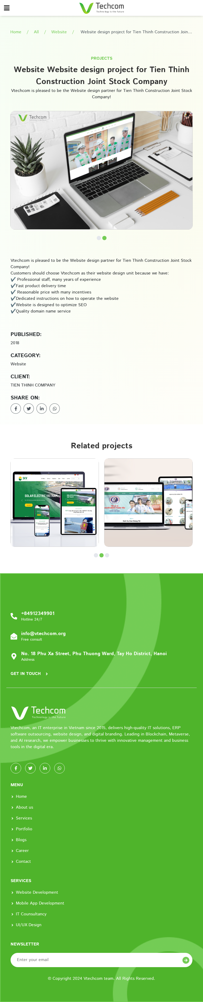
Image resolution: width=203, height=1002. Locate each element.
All (36, 32)
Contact (23, 862)
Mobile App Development (40, 903)
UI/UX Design (28, 925)
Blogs (21, 840)
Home (15, 32)
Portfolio (24, 829)
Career (22, 851)
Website (59, 32)
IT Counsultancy (31, 914)
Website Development (37, 892)
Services (24, 818)
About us (24, 807)
